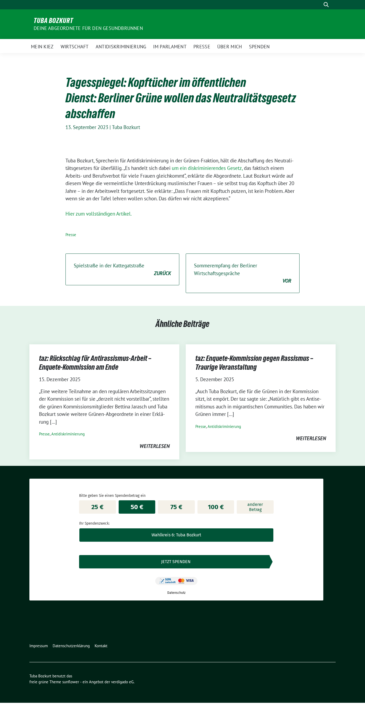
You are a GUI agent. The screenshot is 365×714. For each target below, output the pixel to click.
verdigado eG (122, 681)
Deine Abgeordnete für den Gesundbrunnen (88, 28)
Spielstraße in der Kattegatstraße (122, 269)
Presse (70, 234)
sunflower (70, 681)
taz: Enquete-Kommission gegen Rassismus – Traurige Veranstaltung (254, 362)
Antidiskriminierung (68, 433)
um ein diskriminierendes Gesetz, (207, 168)
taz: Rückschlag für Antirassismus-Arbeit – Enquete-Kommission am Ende (95, 362)
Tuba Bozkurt (53, 21)
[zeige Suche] (326, 4)
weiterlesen (154, 446)
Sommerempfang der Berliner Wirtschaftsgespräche (242, 273)
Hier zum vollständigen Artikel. (98, 213)
